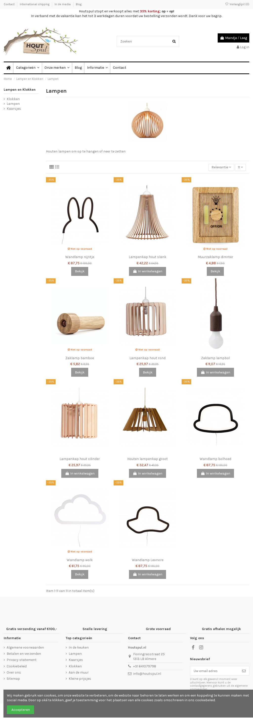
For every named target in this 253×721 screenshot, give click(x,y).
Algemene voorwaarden (25, 647)
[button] (97, 67)
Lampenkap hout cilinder (80, 459)
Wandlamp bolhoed (215, 459)
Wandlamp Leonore (147, 560)
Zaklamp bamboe (79, 358)
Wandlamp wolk (80, 560)
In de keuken (79, 647)
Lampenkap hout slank (147, 257)
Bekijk (79, 271)
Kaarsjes (14, 109)
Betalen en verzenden (24, 654)
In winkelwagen (150, 271)
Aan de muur (79, 672)
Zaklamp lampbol (215, 358)
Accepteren (20, 710)
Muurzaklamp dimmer (215, 257)
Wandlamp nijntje (79, 257)
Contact (9, 4)
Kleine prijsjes (80, 679)
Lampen (13, 104)
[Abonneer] (244, 671)
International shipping (35, 4)
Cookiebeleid (17, 666)
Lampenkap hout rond (147, 358)
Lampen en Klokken (20, 89)
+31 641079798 (144, 666)
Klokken (13, 99)
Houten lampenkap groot (147, 459)
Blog (79, 4)
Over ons (14, 672)
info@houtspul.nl (147, 674)
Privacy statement (22, 660)
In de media (63, 4)
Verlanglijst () (239, 4)
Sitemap (13, 679)
